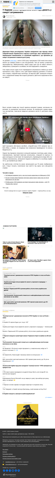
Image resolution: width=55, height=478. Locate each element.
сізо (7, 187)
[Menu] (53, 2)
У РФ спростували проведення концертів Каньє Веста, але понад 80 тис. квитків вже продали (25, 372)
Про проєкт (5, 449)
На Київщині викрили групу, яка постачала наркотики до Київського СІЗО (27, 175)
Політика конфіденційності (9, 456)
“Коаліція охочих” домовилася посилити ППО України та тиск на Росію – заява (26, 316)
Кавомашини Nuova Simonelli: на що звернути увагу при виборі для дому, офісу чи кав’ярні (26, 378)
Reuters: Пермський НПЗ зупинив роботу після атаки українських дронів (25, 330)
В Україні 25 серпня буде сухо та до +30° (15, 321)
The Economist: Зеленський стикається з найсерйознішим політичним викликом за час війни (25, 342)
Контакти (5, 451)
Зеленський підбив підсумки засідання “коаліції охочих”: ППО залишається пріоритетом (27, 365)
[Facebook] (4, 470)
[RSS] (19, 470)
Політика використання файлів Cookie (12, 458)
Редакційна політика (8, 454)
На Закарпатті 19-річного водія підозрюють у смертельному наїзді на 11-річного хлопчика (25, 348)
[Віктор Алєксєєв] (4, 17)
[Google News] (16, 470)
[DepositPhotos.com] (9, 475)
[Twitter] (7, 470)
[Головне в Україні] (7, 2)
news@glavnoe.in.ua (10, 462)
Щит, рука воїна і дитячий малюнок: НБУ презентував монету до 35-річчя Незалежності (26, 359)
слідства (13, 60)
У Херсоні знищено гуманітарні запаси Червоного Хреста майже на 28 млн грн (27, 336)
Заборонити (31, 8)
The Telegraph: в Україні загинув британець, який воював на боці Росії (24, 388)
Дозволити (38, 8)
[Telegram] (10, 470)
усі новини (48, 397)
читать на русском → (47, 15)
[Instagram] (13, 470)
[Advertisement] (27, 93)
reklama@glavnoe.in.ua (10, 464)
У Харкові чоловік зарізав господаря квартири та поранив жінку (23, 383)
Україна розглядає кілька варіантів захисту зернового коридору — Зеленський (27, 326)
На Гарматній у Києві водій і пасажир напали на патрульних (21, 354)
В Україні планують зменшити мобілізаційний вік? (19, 393)
